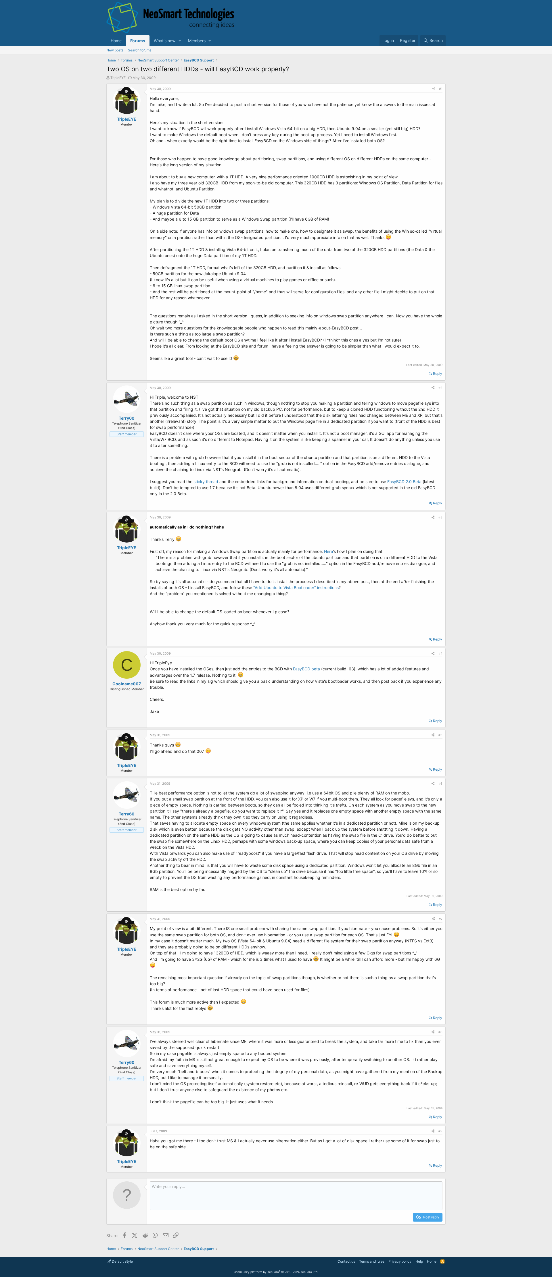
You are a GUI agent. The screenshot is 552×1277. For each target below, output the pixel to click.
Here (328, 551)
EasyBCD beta (306, 668)
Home (116, 40)
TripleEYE (118, 78)
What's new (164, 40)
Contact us (346, 1261)
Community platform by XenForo (276, 1272)
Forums (137, 40)
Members (197, 40)
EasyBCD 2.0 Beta (404, 481)
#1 (440, 89)
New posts (114, 50)
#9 (440, 1131)
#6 (440, 784)
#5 (440, 735)
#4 (440, 653)
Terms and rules (371, 1261)
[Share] (433, 89)
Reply (437, 373)
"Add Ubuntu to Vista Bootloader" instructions (296, 587)
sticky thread (206, 481)
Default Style (122, 1261)
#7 (440, 919)
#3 (440, 517)
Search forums (139, 50)
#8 (440, 1032)
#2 (440, 388)
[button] (180, 40)
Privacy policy (399, 1261)
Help (419, 1261)
